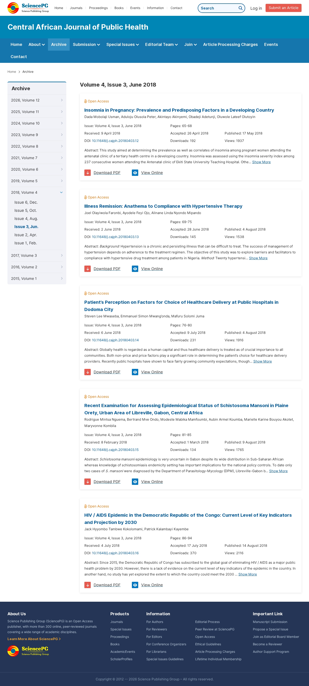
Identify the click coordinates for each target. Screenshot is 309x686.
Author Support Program (271, 651)
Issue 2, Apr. (25, 235)
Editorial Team (160, 44)
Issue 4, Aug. (26, 218)
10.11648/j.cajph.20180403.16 (115, 553)
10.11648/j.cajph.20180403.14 (115, 340)
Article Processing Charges (230, 44)
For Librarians (156, 651)
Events (135, 8)
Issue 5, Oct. (25, 210)
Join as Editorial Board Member (276, 637)
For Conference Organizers (166, 644)
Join (189, 44)
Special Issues (121, 44)
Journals (76, 8)
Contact (176, 8)
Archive (59, 44)
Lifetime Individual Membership (218, 659)
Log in (256, 8)
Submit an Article (283, 8)
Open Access (205, 637)
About (35, 44)
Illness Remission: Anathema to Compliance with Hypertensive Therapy (163, 206)
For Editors (154, 637)
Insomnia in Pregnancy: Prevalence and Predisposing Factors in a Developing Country (179, 110)
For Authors (154, 622)
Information (155, 8)
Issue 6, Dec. (26, 202)
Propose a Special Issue (270, 629)
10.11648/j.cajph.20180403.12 (115, 141)
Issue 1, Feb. (25, 243)
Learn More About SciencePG (33, 639)
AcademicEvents (122, 651)
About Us (16, 613)
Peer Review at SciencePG (214, 629)
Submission (85, 44)
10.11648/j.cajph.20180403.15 (115, 450)
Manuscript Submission (270, 622)
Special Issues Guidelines (164, 659)
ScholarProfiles (121, 659)
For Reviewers (156, 629)
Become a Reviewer (267, 644)
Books (119, 8)
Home (59, 8)
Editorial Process (207, 622)
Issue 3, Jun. (26, 226)
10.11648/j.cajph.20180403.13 (115, 237)
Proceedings (98, 8)
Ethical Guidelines (208, 644)
